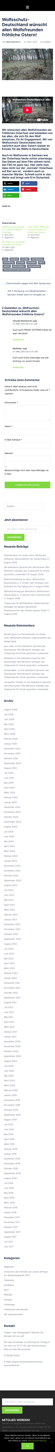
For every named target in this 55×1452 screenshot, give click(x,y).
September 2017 (12, 1232)
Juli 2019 (8, 1124)
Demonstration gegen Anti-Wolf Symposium (28, 283)
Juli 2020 (8, 1066)
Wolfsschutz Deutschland (16, 270)
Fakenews (9, 1280)
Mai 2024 (9, 841)
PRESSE (8, 1294)
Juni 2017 (9, 1246)
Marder (14, 259)
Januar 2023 (10, 919)
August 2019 (10, 1119)
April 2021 (9, 1022)
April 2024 (9, 846)
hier (37, 1430)
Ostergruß (37, 259)
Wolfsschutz (14, 42)
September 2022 (12, 939)
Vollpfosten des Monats (16, 1309)
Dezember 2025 (12, 748)
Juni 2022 (9, 953)
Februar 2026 (11, 738)
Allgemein (45, 42)
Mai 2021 (8, 1017)
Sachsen (32, 263)
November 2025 (12, 753)
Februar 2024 (11, 856)
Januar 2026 (10, 743)
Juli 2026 (8, 714)
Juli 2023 (8, 890)
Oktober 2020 (11, 1051)
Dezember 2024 (12, 807)
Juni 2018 (9, 1188)
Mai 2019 (8, 1134)
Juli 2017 (8, 1241)
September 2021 (12, 997)
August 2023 (10, 885)
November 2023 (12, 870)
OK (27, 1446)
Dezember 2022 (12, 924)
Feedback (9, 1285)
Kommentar (11, 402)
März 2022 (9, 968)
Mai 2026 (9, 724)
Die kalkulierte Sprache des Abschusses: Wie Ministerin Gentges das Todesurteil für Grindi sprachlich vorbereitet (26, 571)
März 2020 (9, 1085)
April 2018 (9, 1197)
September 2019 (12, 1114)
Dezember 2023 (12, 865)
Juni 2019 (9, 1129)
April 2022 (9, 963)
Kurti (6, 1289)
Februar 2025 (11, 797)
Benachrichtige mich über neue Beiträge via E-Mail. (26, 472)
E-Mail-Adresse (13, 439)
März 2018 (9, 1202)
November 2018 (12, 1163)
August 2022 (10, 944)
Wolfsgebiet (19, 266)
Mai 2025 (9, 782)
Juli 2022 (8, 948)
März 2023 (9, 909)
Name (8, 426)
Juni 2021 (9, 1012)
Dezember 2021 (12, 983)
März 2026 (9, 734)
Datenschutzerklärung (37, 1441)
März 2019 (9, 1144)
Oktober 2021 (11, 992)
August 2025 (10, 768)
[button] (11, 183)
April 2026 (9, 729)
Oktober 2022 (11, 934)
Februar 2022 (11, 973)
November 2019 (12, 1105)
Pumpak (8, 1299)
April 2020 (9, 1080)
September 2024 (12, 821)
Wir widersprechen (13, 1314)
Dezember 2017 (12, 1217)
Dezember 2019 (12, 1100)
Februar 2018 (10, 1207)
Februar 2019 (10, 1149)
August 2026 (10, 709)
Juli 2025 (8, 773)
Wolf (41, 263)
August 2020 (10, 1061)
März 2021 (9, 1027)
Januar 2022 (10, 978)
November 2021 (12, 987)
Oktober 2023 (11, 875)
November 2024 (12, 812)
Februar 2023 (11, 914)
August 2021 (10, 1002)
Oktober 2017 (11, 1227)
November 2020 (12, 1046)
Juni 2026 (9, 719)
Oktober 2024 (11, 817)
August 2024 (10, 826)
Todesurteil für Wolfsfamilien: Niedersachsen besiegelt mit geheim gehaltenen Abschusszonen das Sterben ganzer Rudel (26, 607)
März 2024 (9, 851)
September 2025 (12, 763)
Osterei (24, 259)
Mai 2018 (8, 1193)
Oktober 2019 (11, 1110)
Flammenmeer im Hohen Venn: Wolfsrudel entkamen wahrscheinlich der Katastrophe (27, 638)
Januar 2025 (10, 802)
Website (9, 453)
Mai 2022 (9, 958)
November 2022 (12, 929)
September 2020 (12, 1056)
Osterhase (9, 263)
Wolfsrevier (34, 266)
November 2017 (12, 1222)
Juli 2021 (8, 1007)
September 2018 (12, 1173)
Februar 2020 (11, 1090)
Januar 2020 (10, 1095)
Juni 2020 (9, 1071)
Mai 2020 (9, 1075)
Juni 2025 (9, 778)
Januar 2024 (10, 861)
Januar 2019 (10, 1154)
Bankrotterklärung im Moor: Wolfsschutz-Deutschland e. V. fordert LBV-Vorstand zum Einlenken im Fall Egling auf (26, 583)
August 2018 (10, 1178)
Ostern (20, 263)
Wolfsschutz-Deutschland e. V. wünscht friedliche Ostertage (13, 229)
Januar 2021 (10, 1036)
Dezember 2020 (12, 1041)
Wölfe (6, 266)
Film (5, 259)
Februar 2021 (10, 1031)
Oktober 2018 (11, 1168)
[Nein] (51, 1442)
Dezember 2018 (12, 1158)
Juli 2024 (8, 831)
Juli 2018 (8, 1183)
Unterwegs (9, 1304)
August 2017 (10, 1236)
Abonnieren (14, 537)
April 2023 (9, 904)
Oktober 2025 (11, 758)
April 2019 (9, 1139)
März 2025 (9, 792)
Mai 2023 (9, 900)
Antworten (18, 339)
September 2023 (12, 880)
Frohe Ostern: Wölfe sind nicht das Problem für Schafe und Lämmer (38, 229)
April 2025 (9, 787)
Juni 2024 (9, 836)
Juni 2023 (9, 895)
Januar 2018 (10, 1212)
